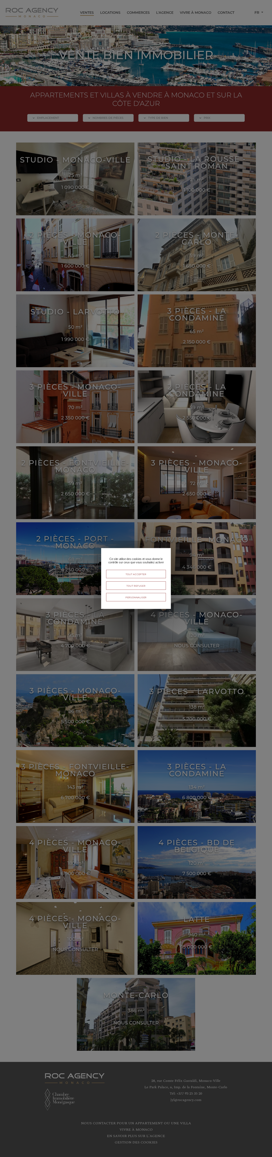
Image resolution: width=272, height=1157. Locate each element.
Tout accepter (136, 574)
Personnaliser (136, 597)
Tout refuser (136, 585)
